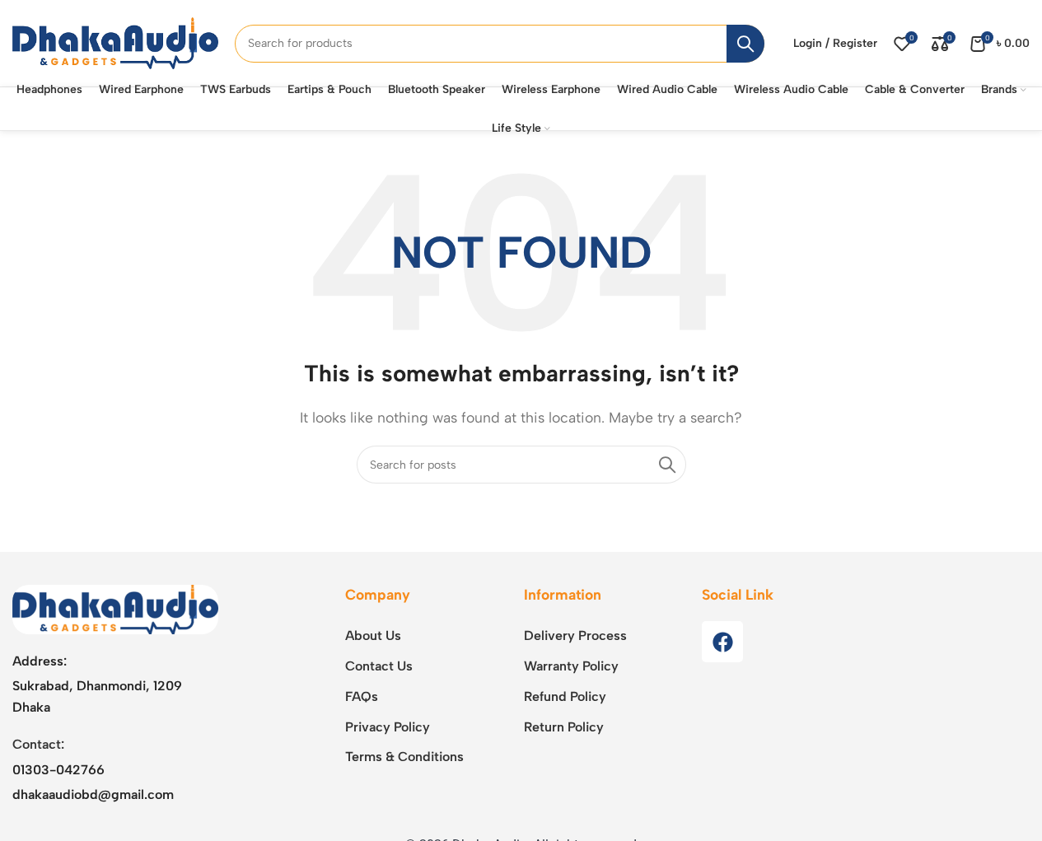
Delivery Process (575, 635)
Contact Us (379, 666)
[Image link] (115, 608)
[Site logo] (115, 42)
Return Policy (564, 727)
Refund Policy (565, 696)
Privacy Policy (387, 727)
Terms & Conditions (404, 756)
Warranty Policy (571, 666)
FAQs (361, 696)
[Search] (745, 44)
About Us (373, 635)
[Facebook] (722, 641)
